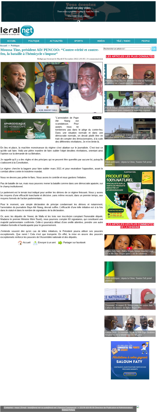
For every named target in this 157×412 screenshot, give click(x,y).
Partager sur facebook (74, 242)
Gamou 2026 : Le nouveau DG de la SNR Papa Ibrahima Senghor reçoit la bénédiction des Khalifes (130, 333)
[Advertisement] (101, 30)
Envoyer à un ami (46, 242)
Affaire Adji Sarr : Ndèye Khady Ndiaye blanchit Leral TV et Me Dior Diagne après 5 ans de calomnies (129, 252)
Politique (15, 46)
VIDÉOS (101, 41)
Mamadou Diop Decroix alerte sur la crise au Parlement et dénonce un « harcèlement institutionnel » (129, 82)
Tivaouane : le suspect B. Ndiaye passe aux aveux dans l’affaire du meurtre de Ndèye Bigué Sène (129, 306)
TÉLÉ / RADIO (123, 41)
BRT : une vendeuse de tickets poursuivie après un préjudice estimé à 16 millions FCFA (127, 136)
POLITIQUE (33, 41)
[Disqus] (52, 288)
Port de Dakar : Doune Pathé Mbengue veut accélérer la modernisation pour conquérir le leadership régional (129, 109)
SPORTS (78, 41)
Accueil (3, 46)
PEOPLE (146, 41)
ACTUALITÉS (56, 41)
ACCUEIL (11, 41)
